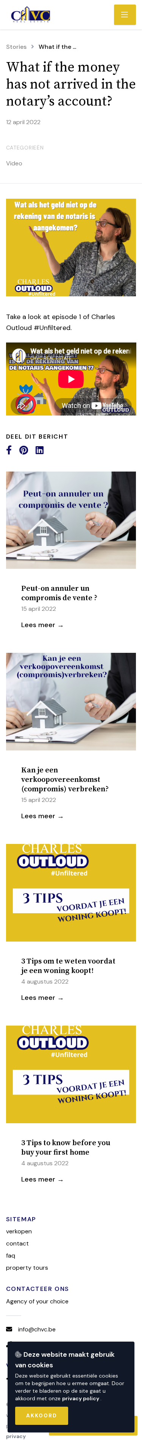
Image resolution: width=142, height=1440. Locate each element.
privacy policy (81, 1398)
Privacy (16, 1436)
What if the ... (57, 47)
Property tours (27, 1268)
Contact (17, 1243)
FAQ (10, 1255)
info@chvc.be (37, 1329)
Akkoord (41, 1415)
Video (14, 163)
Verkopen (19, 1231)
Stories (16, 47)
